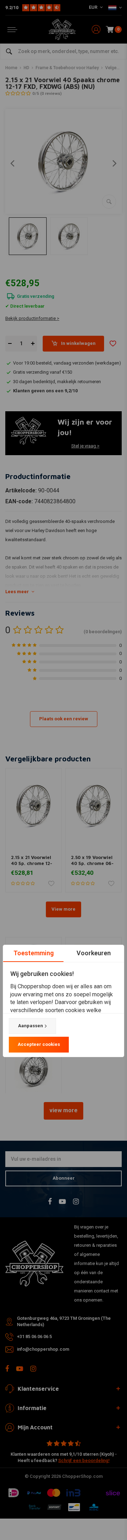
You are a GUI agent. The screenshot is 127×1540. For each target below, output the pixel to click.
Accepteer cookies (39, 1044)
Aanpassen (30, 1025)
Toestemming (33, 953)
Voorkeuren (94, 953)
